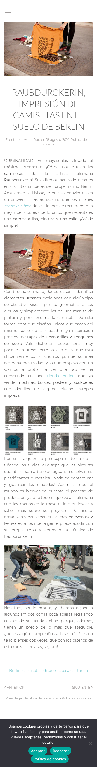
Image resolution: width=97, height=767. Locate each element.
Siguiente (81, 687)
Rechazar (61, 751)
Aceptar (38, 751)
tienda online (62, 376)
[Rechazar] (90, 743)
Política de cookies (76, 698)
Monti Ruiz (31, 140)
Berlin (14, 670)
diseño (48, 144)
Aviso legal (14, 698)
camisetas (31, 670)
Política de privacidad (42, 698)
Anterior (15, 687)
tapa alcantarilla (73, 670)
